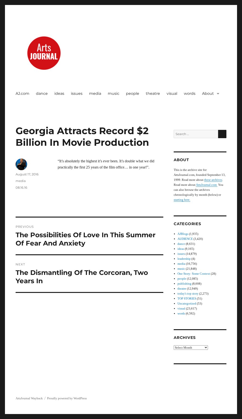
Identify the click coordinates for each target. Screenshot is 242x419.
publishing (184, 283)
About (208, 93)
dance (42, 93)
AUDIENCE (185, 239)
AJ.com (22, 93)
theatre (153, 93)
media (95, 93)
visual (172, 93)
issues (76, 93)
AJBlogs (182, 234)
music (113, 93)
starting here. (182, 199)
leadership (184, 258)
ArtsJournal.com (206, 185)
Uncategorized (186, 303)
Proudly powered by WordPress (67, 398)
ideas (59, 93)
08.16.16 (21, 187)
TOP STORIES (186, 298)
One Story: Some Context (193, 273)
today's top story (188, 293)
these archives (213, 180)
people (132, 93)
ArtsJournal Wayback (29, 398)
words (189, 93)
